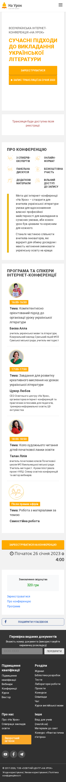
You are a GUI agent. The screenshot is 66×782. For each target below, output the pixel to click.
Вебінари (7, 684)
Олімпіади (41, 696)
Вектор (6, 697)
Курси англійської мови (49, 705)
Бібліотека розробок (47, 675)
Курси (5, 692)
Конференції (9, 688)
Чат (37, 701)
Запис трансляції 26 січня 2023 (34, 80)
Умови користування (36, 772)
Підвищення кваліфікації (9, 677)
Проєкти (40, 688)
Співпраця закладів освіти (14, 726)
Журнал (39, 671)
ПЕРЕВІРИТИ (54, 651)
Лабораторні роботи (47, 684)
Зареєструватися (33, 70)
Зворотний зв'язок (12, 739)
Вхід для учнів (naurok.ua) (43, 721)
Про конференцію (19, 601)
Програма (13, 606)
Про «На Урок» (11, 719)
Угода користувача (12, 772)
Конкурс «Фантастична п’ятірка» (49, 735)
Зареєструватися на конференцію (33, 544)
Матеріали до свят (46, 728)
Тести (38, 679)
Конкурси (40, 692)
